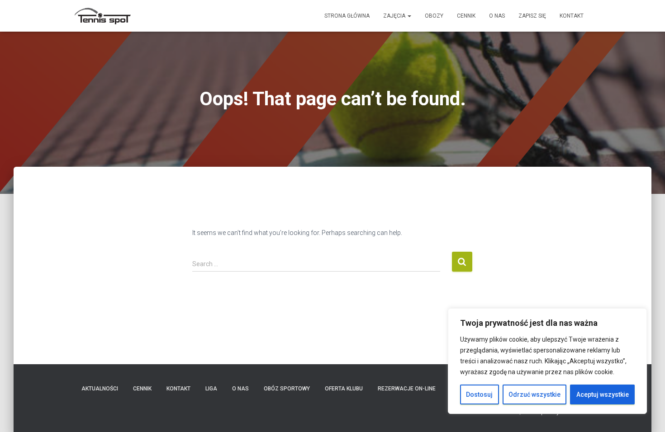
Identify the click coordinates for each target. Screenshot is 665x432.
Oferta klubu (344, 388)
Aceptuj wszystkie (602, 394)
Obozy (434, 16)
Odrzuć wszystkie (534, 394)
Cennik (466, 16)
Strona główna (347, 16)
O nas (497, 16)
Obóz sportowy (287, 388)
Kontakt (572, 16)
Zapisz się (532, 16)
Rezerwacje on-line (407, 388)
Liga (211, 388)
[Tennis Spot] (103, 16)
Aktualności (99, 388)
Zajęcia (395, 16)
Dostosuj (479, 394)
